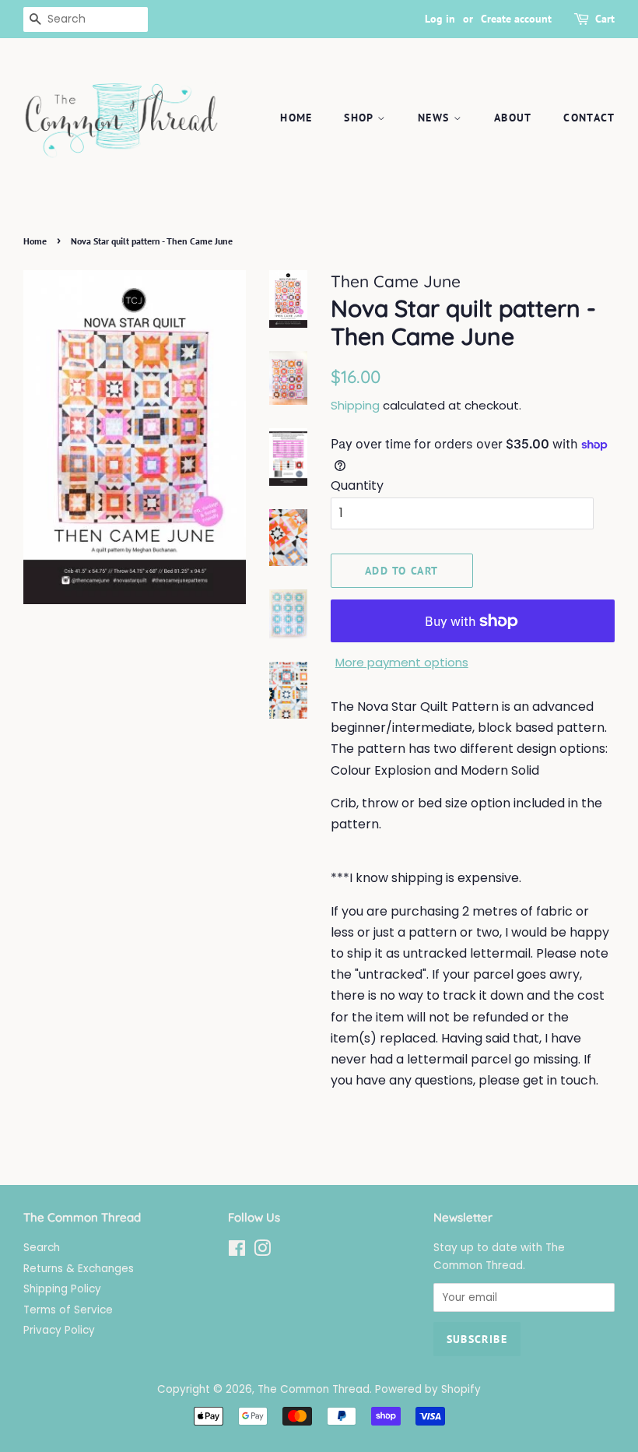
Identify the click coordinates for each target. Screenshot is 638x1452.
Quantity (357, 485)
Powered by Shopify (428, 1389)
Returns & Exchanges (78, 1268)
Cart (605, 19)
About (513, 118)
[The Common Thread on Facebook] (237, 1251)
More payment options (401, 662)
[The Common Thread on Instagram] (262, 1251)
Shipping (355, 405)
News (436, 118)
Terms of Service (68, 1310)
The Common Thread (314, 1389)
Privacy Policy (59, 1330)
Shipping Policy (62, 1288)
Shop (360, 118)
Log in (440, 19)
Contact (589, 118)
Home (296, 118)
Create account (516, 19)
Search (41, 1247)
